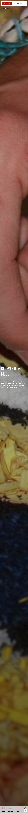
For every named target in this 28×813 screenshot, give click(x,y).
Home (3, 8)
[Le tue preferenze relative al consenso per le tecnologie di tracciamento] (25, 810)
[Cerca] (18, 4)
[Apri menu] (25, 4)
